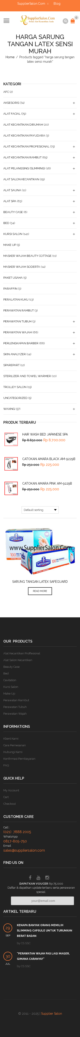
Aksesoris (11, 102)
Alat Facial (11, 113)
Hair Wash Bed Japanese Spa (45, 434)
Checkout (9, 803)
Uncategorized (15, 398)
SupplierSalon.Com (31, 3)
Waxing (9, 409)
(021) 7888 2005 (17, 832)
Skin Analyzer (14, 354)
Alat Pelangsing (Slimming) (24, 168)
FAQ (6, 765)
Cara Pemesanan (14, 745)
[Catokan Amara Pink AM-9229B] (11, 488)
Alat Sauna (12, 190)
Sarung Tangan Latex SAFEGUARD (40, 581)
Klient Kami (10, 738)
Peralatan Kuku (15, 299)
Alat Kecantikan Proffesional (21, 653)
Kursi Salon (12, 234)
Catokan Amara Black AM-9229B (48, 459)
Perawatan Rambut (18, 310)
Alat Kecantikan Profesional (26, 146)
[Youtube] (38, 878)
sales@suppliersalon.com (24, 850)
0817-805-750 (15, 841)
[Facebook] (30, 878)
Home (10, 57)
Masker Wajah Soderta (21, 266)
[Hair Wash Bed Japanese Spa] (11, 439)
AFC (6, 91)
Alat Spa (9, 201)
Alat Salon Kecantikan (21, 179)
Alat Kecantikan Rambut (22, 157)
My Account (11, 790)
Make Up (9, 245)
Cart (6, 797)
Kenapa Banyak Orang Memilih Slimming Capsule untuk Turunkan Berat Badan (44, 930)
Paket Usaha (13, 277)
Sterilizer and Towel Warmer (27, 376)
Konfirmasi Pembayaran (19, 758)
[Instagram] (47, 878)
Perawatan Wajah (17, 332)
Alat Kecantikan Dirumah (23, 124)
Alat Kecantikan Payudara (24, 135)
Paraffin (10, 288)
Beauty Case (13, 212)
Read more (40, 591)
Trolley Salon (14, 387)
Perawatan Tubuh (17, 321)
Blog (57, 3)
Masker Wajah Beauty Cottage (27, 255)
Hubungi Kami (12, 752)
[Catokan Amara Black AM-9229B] (11, 464)
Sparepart (11, 365)
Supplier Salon (51, 1013)
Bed (6, 223)
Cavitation (9, 680)
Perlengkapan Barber (20, 343)
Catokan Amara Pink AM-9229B (47, 483)
